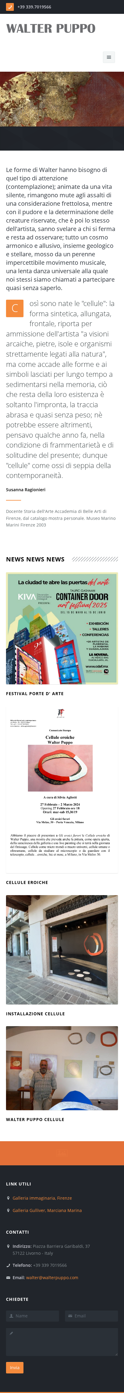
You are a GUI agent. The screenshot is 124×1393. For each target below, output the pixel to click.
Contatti (17, 1232)
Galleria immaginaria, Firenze (42, 1198)
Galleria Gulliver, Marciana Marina (47, 1210)
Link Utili (18, 1184)
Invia (15, 1367)
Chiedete (17, 1299)
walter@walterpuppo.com (52, 1277)
